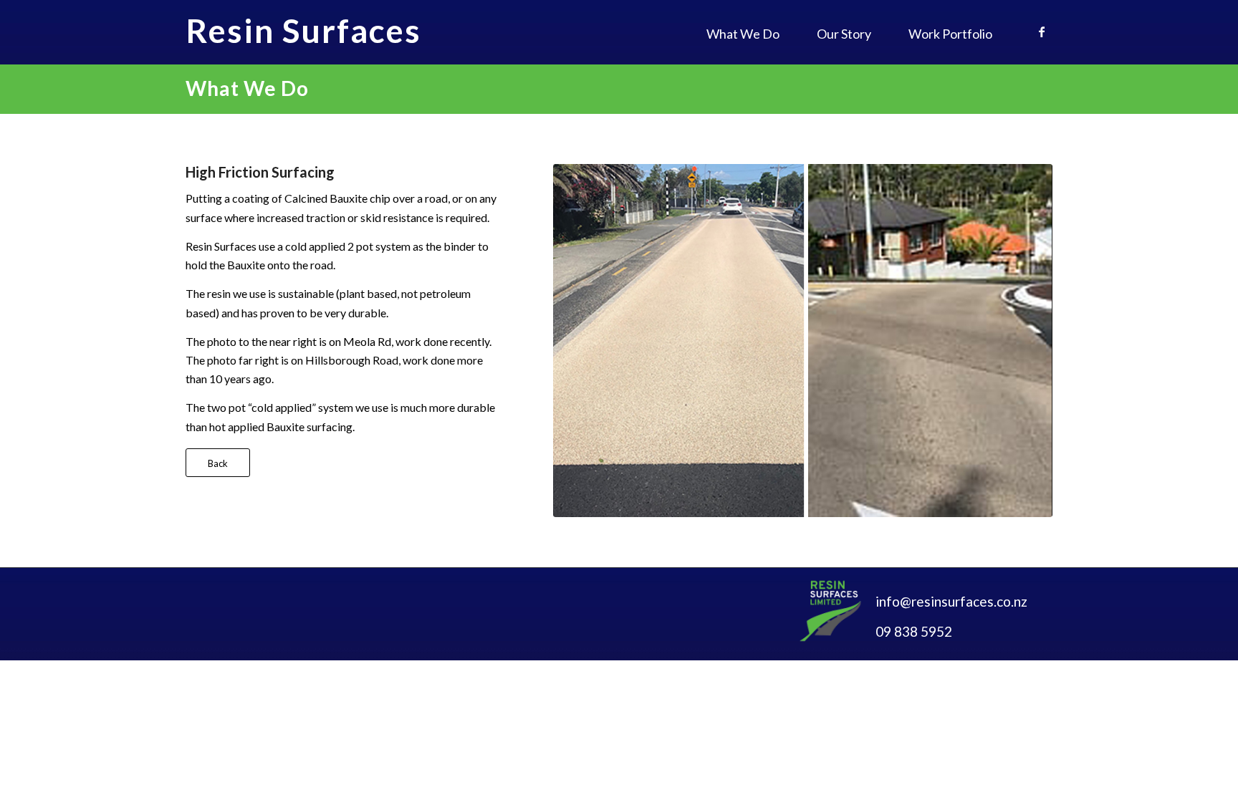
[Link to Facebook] (1041, 31)
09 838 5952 (913, 631)
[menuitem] (743, 33)
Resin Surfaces (303, 31)
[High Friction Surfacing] (802, 340)
